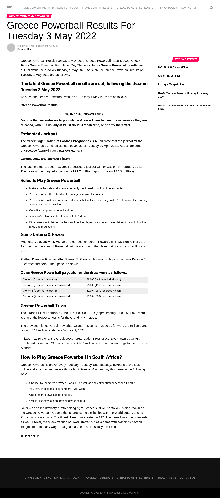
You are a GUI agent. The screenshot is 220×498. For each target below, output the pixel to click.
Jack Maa (26, 49)
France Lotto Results (97, 7)
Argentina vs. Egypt (170, 75)
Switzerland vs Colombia (173, 66)
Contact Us (189, 7)
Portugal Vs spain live (171, 84)
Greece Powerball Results (135, 7)
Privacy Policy (167, 7)
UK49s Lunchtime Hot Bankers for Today (50, 7)
